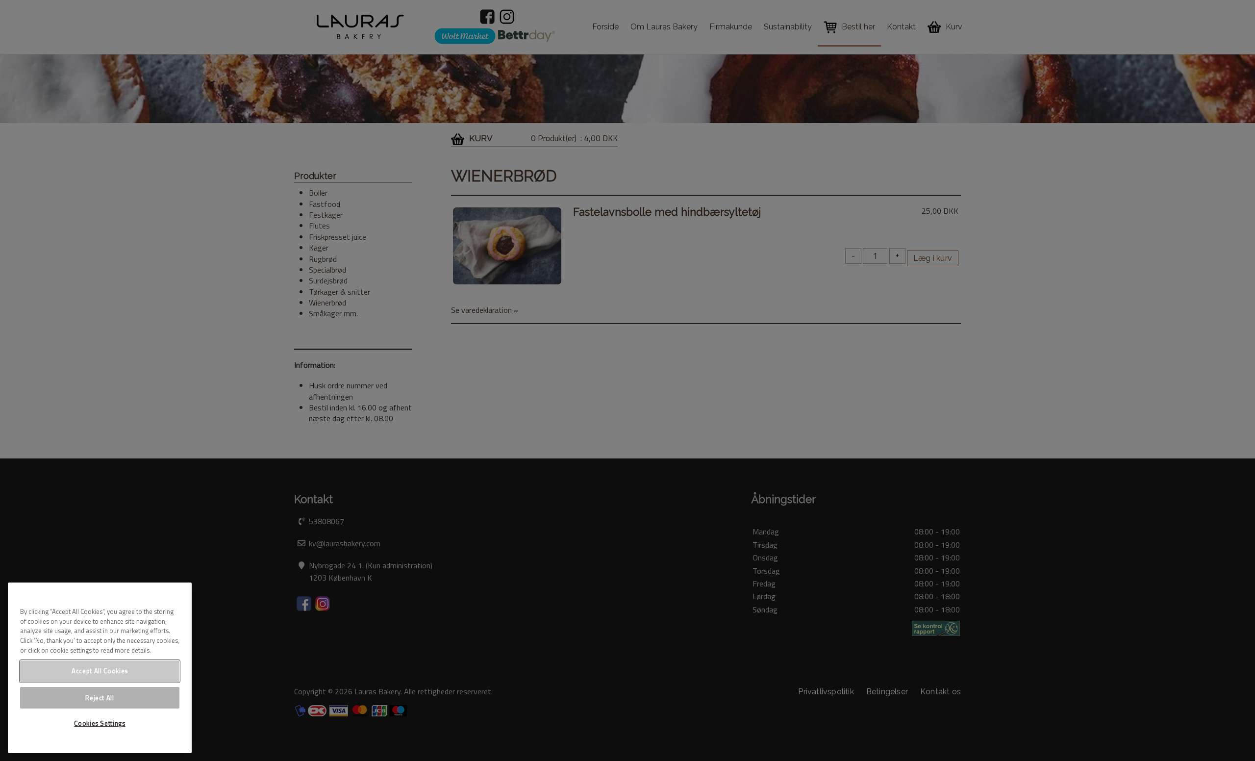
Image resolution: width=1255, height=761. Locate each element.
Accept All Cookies (100, 671)
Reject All (99, 697)
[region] (100, 668)
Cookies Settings (100, 723)
